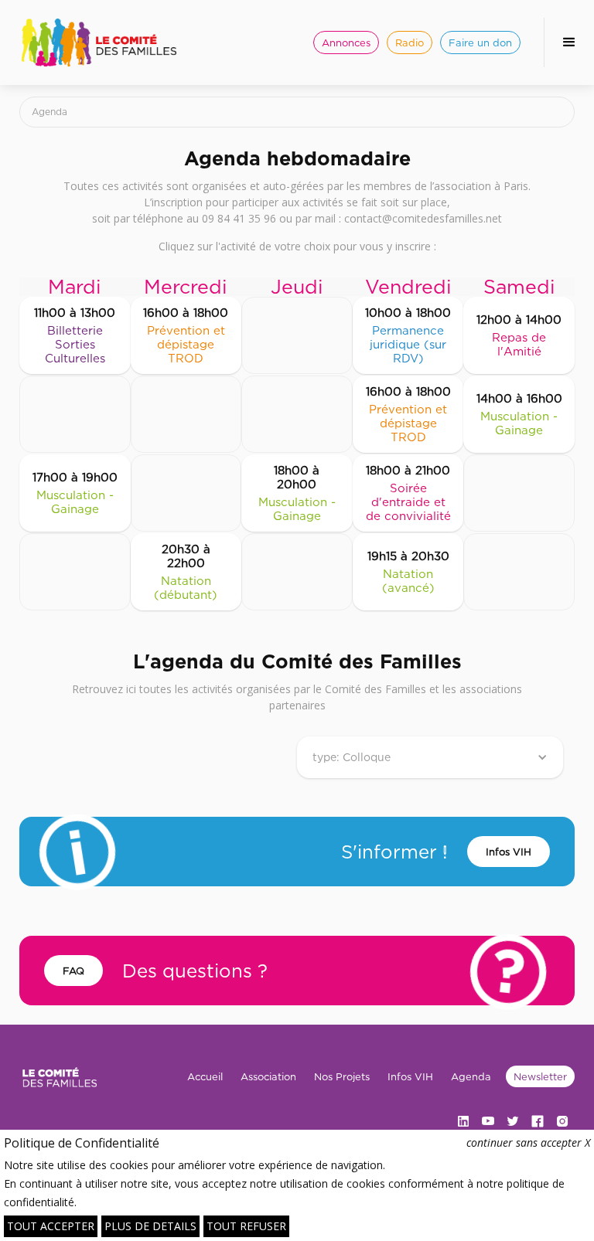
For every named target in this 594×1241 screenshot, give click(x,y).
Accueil (205, 1076)
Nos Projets (342, 1076)
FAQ (73, 970)
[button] (569, 42)
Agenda (471, 1076)
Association (268, 1076)
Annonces (346, 42)
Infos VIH (508, 851)
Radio (409, 42)
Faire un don (480, 42)
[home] (99, 42)
